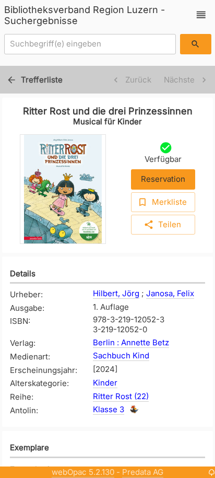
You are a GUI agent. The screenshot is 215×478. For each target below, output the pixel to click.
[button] (201, 15)
